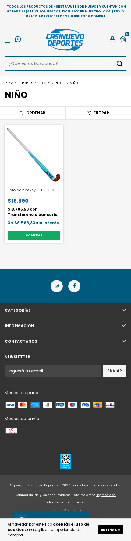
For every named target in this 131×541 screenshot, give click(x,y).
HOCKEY (44, 83)
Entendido (110, 529)
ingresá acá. (106, 495)
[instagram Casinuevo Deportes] (57, 286)
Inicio (9, 83)
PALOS (60, 83)
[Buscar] (119, 63)
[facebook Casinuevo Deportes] (74, 286)
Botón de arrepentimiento (65, 502)
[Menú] (9, 40)
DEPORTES (25, 83)
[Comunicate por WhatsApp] (18, 40)
